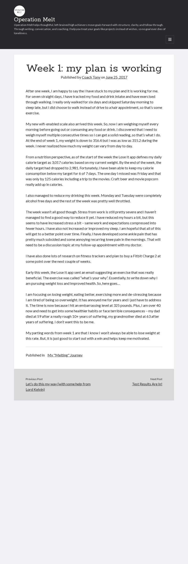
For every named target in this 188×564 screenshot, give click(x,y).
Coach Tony (91, 77)
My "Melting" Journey (65, 355)
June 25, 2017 (116, 77)
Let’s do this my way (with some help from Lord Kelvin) (58, 387)
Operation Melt (34, 19)
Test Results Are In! (147, 384)
